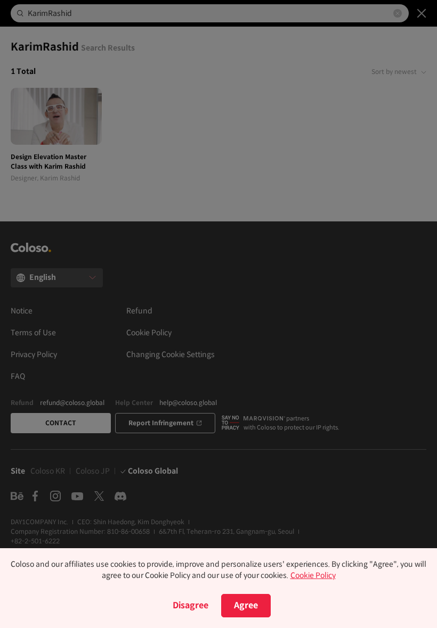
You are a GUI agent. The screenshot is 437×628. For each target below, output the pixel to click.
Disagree (190, 605)
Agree (246, 605)
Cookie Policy (313, 575)
